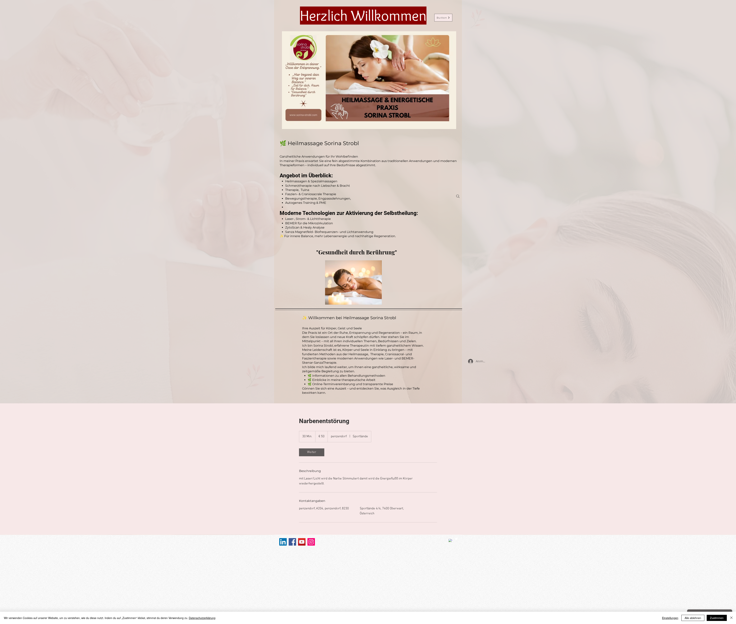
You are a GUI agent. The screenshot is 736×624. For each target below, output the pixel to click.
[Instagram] (311, 542)
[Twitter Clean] (456, 539)
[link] (311, 452)
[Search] (458, 196)
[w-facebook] (450, 541)
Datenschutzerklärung (202, 618)
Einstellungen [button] (670, 618)
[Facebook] (292, 542)
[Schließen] (731, 618)
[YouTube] (302, 542)
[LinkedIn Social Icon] (283, 542)
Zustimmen (717, 618)
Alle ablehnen (693, 618)
